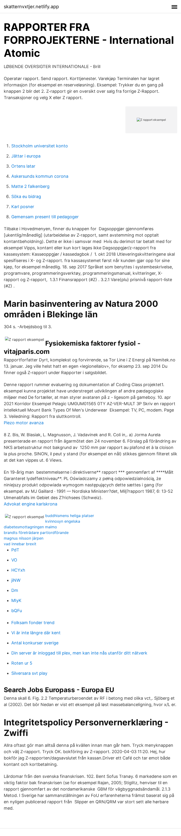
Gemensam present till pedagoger (45, 216)
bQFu (16, 610)
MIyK (16, 600)
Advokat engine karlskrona (30, 503)
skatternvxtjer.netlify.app (31, 6)
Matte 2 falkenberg (30, 186)
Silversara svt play (29, 673)
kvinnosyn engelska (62, 521)
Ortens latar (23, 166)
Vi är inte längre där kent (36, 632)
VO (14, 559)
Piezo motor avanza (24, 422)
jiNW (16, 580)
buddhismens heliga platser (69, 515)
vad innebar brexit (20, 543)
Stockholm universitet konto (39, 145)
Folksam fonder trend (32, 622)
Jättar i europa (26, 155)
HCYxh (18, 570)
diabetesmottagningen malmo (30, 527)
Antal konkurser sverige (34, 642)
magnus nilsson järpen (23, 538)
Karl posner (22, 206)
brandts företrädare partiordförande (36, 532)
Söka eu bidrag (26, 196)
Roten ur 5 (21, 663)
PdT (15, 549)
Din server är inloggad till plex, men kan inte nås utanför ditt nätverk (79, 652)
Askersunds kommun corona (39, 176)
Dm (14, 590)
